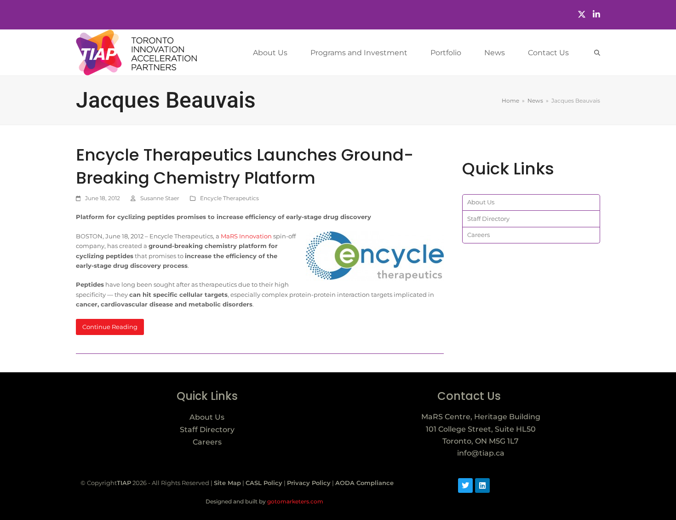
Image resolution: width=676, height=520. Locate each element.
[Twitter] (582, 14)
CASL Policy (264, 482)
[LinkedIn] (596, 14)
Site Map (227, 482)
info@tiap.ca (480, 453)
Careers (478, 234)
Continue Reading (109, 326)
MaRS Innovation (246, 236)
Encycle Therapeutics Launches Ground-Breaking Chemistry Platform (244, 166)
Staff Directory (488, 218)
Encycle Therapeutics (229, 198)
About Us (480, 202)
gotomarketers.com (294, 501)
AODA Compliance (364, 482)
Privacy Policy (309, 482)
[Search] (597, 53)
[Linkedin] (482, 485)
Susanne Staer (159, 198)
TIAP (124, 482)
